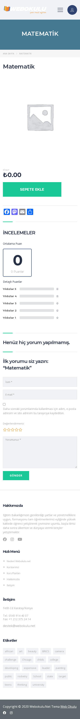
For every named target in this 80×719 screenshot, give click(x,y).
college (54, 659)
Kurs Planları (13, 573)
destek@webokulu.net (19, 626)
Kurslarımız (13, 567)
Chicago (26, 659)
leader (46, 668)
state (50, 676)
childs (40, 659)
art (20, 651)
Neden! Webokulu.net (18, 561)
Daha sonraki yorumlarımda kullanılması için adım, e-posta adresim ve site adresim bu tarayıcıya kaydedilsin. (39, 411)
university (38, 684)
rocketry (22, 676)
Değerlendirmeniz (13, 423)
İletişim (11, 585)
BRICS (45, 651)
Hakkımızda (13, 579)
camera (59, 651)
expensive (30, 668)
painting (60, 668)
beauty (32, 651)
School (37, 676)
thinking (22, 684)
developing (11, 668)
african (9, 651)
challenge (10, 659)
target (62, 676)
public (8, 676)
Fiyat (6, 170)
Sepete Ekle (32, 189)
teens (8, 684)
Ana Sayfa (8, 53)
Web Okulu (68, 706)
